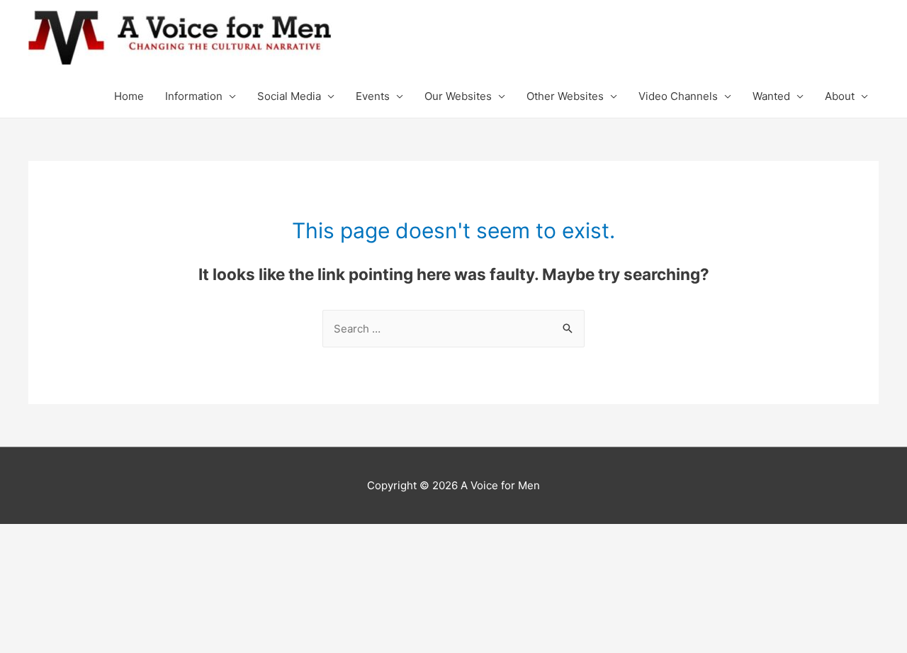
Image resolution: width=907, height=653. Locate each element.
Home (129, 96)
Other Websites (565, 96)
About (840, 96)
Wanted (771, 96)
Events (373, 96)
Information (193, 96)
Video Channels (678, 96)
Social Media (289, 96)
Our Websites (458, 96)
